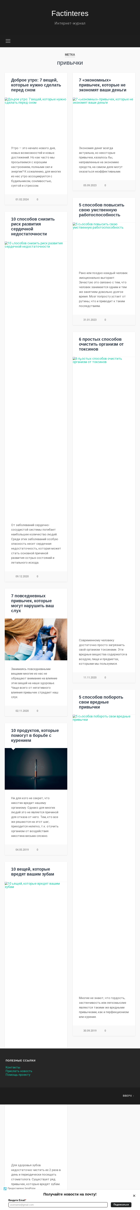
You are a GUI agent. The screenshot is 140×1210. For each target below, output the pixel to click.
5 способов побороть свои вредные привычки (101, 702)
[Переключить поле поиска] (132, 41)
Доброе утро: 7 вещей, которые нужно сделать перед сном (36, 85)
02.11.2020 (22, 711)
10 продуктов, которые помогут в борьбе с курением (35, 735)
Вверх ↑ (128, 1095)
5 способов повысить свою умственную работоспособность (101, 210)
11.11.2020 (89, 677)
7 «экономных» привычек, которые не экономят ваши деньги (102, 85)
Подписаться (121, 1204)
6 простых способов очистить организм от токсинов (101, 344)
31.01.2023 (89, 319)
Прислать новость (19, 1071)
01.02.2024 (22, 199)
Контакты (13, 1067)
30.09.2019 (89, 1030)
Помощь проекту (18, 1074)
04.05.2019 (22, 849)
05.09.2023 (89, 185)
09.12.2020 (22, 576)
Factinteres (70, 13)
